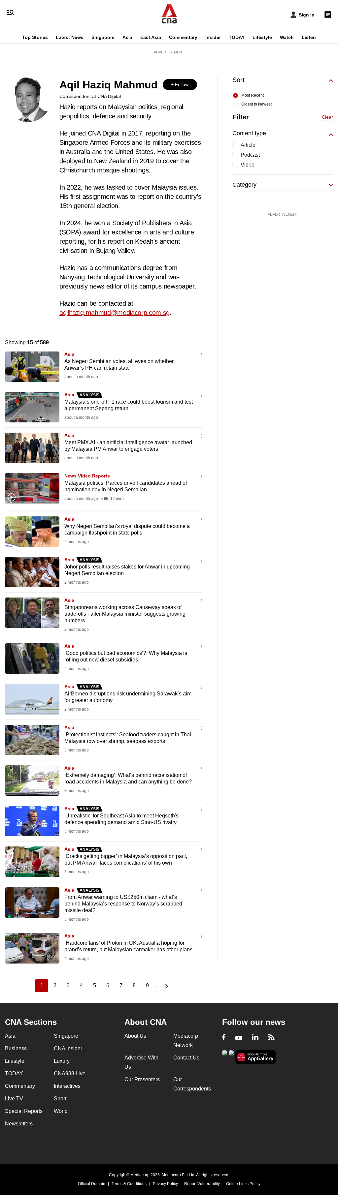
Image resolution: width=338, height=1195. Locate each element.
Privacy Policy (165, 1183)
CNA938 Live (69, 1073)
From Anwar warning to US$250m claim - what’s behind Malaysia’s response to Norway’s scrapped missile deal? (123, 903)
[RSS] (271, 1038)
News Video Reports (87, 475)
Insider (213, 37)
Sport (60, 1098)
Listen (309, 37)
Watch (287, 37)
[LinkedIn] (255, 1038)
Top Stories (35, 37)
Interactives (67, 1086)
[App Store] (231, 1056)
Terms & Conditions (129, 1183)
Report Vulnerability (202, 1183)
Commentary (183, 37)
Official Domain (91, 1183)
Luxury (62, 1061)
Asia (127, 37)
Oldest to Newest (256, 104)
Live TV (14, 1098)
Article (248, 145)
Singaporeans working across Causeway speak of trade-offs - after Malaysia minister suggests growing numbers (125, 613)
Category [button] (244, 184)
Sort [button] (238, 79)
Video (247, 165)
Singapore (103, 37)
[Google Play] (224, 1056)
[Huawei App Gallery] (255, 1057)
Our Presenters (142, 1079)
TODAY (237, 37)
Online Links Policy (243, 1183)
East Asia (150, 37)
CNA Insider (68, 1048)
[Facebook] (223, 1038)
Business (16, 1048)
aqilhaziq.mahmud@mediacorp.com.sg (114, 312)
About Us (135, 1036)
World (61, 1111)
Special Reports (24, 1111)
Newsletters (19, 1123)
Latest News (70, 37)
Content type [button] (249, 133)
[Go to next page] (165, 985)
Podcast (250, 155)
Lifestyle (262, 37)
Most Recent (252, 95)
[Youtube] (238, 1038)
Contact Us (186, 1057)
